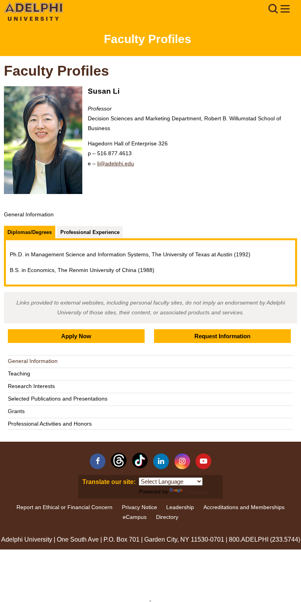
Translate (195, 491)
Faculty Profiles (147, 39)
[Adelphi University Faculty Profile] (285, 10)
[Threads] (119, 460)
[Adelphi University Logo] (33, 19)
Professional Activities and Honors (50, 424)
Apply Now (76, 336)
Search (273, 9)
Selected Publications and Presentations (57, 398)
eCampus (135, 517)
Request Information (222, 336)
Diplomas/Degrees (29, 232)
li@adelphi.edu (115, 163)
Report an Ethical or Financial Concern (64, 507)
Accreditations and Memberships (244, 507)
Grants (16, 411)
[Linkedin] (161, 461)
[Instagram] (182, 461)
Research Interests (31, 386)
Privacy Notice (139, 507)
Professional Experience (90, 232)
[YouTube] (203, 461)
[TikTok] (140, 460)
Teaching (19, 373)
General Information (33, 361)
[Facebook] (97, 461)
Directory (167, 517)
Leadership (180, 507)
